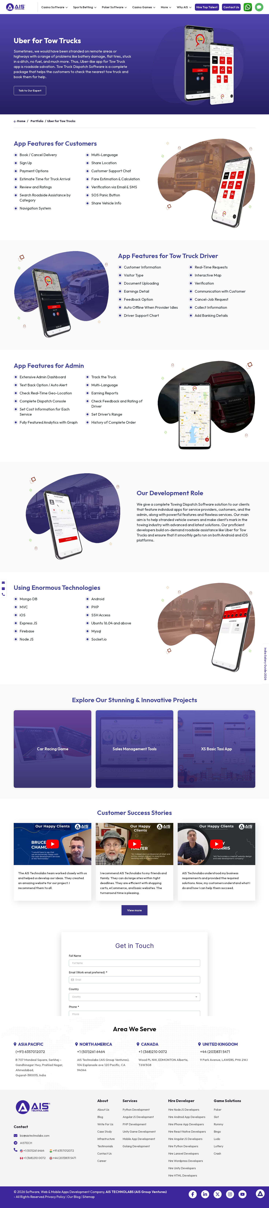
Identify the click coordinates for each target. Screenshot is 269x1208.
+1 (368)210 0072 (153, 1052)
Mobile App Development (139, 1139)
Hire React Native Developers (187, 1131)
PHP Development (134, 1124)
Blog (100, 1117)
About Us (103, 1109)
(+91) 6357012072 (30, 1052)
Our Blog (74, 1197)
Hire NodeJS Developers (183, 1109)
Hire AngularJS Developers (185, 1139)
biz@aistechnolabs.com (34, 1135)
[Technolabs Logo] (21, 7)
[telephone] (3, 594)
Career (101, 1161)
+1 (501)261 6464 (91, 1052)
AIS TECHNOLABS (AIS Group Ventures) (136, 1192)
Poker (217, 1109)
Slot (216, 1117)
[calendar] (3, 588)
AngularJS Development (138, 1117)
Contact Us (231, 7)
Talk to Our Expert (29, 90)
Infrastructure (106, 1139)
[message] (3, 583)
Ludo (217, 1139)
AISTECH (26, 1143)
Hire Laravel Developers (183, 1153)
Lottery (218, 1146)
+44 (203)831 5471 (215, 1052)
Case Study (104, 1131)
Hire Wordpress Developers (185, 1161)
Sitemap (89, 1197)
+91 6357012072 (63, 1150)
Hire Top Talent (207, 7)
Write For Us (105, 1124)
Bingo (217, 1131)
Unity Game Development (139, 1131)
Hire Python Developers (183, 1146)
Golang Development (136, 1146)
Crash (217, 1153)
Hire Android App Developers (186, 1117)
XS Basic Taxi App (216, 748)
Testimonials (105, 1146)
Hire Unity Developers (182, 1168)
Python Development (136, 1109)
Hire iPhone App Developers (186, 1124)
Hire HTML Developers (182, 1175)
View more (134, 910)
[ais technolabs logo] (33, 1107)
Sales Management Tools (134, 748)
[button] (193, 1194)
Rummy (218, 1124)
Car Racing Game (52, 748)
